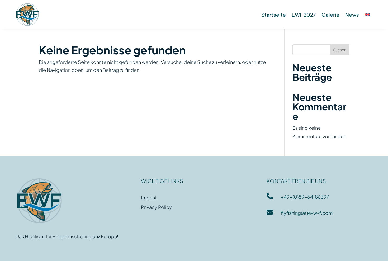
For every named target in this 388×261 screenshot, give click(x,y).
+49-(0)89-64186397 (305, 197)
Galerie (330, 14)
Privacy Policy (156, 207)
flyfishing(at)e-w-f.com (307, 213)
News (352, 14)
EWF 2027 (304, 14)
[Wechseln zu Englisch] (367, 14)
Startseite (273, 14)
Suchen (339, 49)
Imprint (149, 197)
